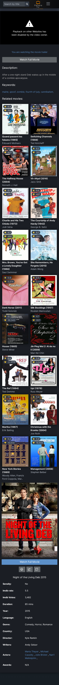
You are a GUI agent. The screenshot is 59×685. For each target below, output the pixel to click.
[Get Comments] (37, 569)
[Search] (27, 4)
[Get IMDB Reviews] (22, 569)
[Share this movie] (29, 569)
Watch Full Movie (29, 561)
